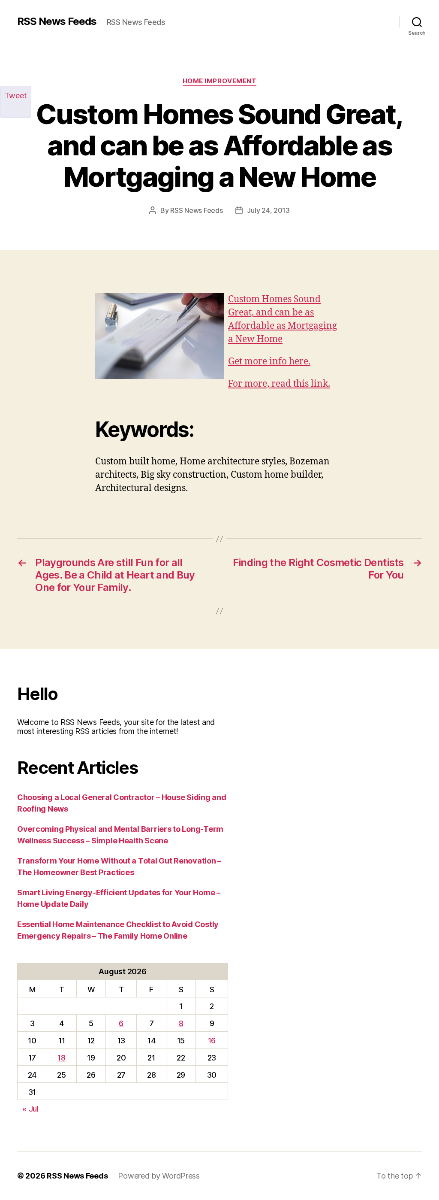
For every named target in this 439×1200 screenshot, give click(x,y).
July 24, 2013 (268, 210)
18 (61, 1057)
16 (212, 1040)
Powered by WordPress (159, 1175)
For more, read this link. (279, 384)
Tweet (16, 95)
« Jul (30, 1108)
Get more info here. (269, 361)
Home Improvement (220, 81)
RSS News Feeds (56, 21)
